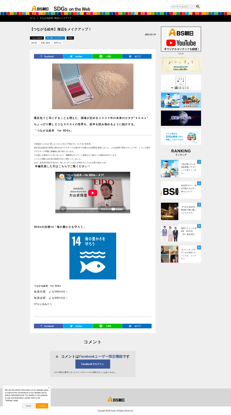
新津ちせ (57, 43)
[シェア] (48, 56)
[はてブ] (137, 56)
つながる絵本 (37, 38)
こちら (43, 304)
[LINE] (107, 56)
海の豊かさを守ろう (55, 38)
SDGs (70, 38)
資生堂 (34, 43)
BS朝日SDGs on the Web (81, 8)
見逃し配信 (45, 43)
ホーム (33, 18)
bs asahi (39, 6)
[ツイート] (78, 56)
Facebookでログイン (92, 364)
